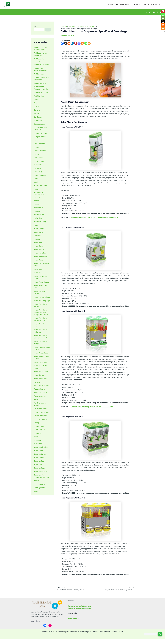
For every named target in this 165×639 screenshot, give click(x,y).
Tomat (36, 481)
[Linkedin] (72, 43)
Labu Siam (38, 235)
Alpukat (37, 99)
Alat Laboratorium (122, 4)
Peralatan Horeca (40, 409)
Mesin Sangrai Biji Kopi (42, 371)
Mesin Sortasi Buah (41, 378)
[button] (130, 4)
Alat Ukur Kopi (39, 96)
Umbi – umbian (39, 484)
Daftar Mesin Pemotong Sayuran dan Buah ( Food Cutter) (92, 407)
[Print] (163, 25)
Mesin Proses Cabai (41, 353)
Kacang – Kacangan (41, 185)
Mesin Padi (38, 273)
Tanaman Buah (39, 450)
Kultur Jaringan (39, 228)
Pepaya (36, 399)
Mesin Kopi (38, 269)
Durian (36, 154)
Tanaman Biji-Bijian (41, 447)
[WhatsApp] (157, 12)
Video (36, 491)
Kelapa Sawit (38, 207)
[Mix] (82, 43)
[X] (65, 43)
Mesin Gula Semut (40, 249)
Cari (35, 26)
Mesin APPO (38, 242)
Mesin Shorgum (39, 375)
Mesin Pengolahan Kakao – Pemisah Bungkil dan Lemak (41, 312)
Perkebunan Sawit (40, 416)
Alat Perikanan (39, 74)
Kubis (36, 225)
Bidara (36, 113)
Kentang (37, 211)
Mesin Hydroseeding (41, 256)
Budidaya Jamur (40, 124)
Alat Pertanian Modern (42, 83)
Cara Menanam (39, 144)
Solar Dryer (38, 443)
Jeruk (36, 182)
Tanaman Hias (39, 457)
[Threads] (163, 21)
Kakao (36, 189)
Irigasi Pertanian (40, 175)
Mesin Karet (38, 260)
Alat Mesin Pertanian (41, 65)
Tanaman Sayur (39, 468)
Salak (36, 437)
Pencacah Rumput (40, 392)
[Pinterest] (75, 43)
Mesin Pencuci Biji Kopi (42, 297)
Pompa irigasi (39, 426)
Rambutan (38, 433)
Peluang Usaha (39, 389)
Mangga (37, 239)
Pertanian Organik (40, 419)
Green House (38, 158)
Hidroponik (38, 164)
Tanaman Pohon (40, 464)
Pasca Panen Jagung (41, 385)
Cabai (36, 140)
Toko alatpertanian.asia (151, 4)
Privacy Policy (73, 618)
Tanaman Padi (39, 461)
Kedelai (36, 200)
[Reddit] (68, 43)
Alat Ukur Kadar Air (41, 92)
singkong (37, 440)
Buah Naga (38, 120)
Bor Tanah (38, 117)
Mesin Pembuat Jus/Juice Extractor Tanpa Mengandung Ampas (94, 217)
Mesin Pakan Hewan (41, 282)
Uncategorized (39, 488)
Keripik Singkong (40, 221)
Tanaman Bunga (40, 454)
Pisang (36, 423)
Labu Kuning (38, 232)
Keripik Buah (38, 218)
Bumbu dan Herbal (40, 133)
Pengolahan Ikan (40, 396)
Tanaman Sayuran (40, 471)
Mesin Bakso (38, 246)
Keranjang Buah (39, 214)
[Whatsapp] (85, 43)
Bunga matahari (40, 137)
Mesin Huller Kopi (40, 253)
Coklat (36, 147)
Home (110, 4)
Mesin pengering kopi (42, 300)
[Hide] (164, 32)
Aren (35, 103)
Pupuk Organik (39, 430)
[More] (89, 43)
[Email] (163, 18)
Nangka (37, 382)
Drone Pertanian (40, 151)
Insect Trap (38, 171)
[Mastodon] (79, 43)
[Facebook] (154, 12)
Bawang (37, 110)
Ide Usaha (37, 168)
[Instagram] (150, 12)
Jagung (36, 178)
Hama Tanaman (39, 161)
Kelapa (36, 204)
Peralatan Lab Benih (41, 412)
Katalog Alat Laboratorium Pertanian (39, 195)
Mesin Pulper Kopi (40, 362)
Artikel (136, 4)
